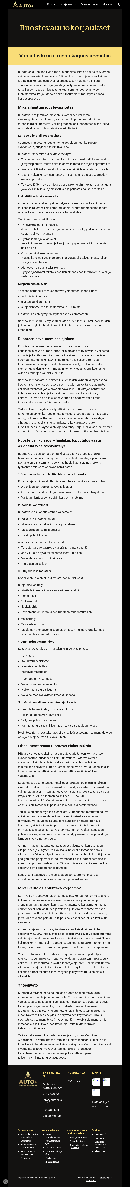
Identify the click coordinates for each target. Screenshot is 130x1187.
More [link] (105, 4)
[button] (118, 4)
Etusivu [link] (51, 4)
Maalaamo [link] (88, 4)
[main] (65, 28)
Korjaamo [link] (67, 4)
